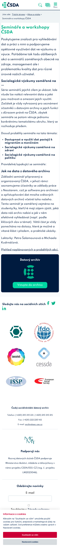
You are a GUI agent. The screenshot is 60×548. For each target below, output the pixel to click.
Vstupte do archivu (30, 285)
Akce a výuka (33, 15)
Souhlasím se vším (30, 535)
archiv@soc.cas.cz (33, 424)
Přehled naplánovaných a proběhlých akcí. (29, 249)
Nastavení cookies (30, 542)
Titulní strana (18, 15)
